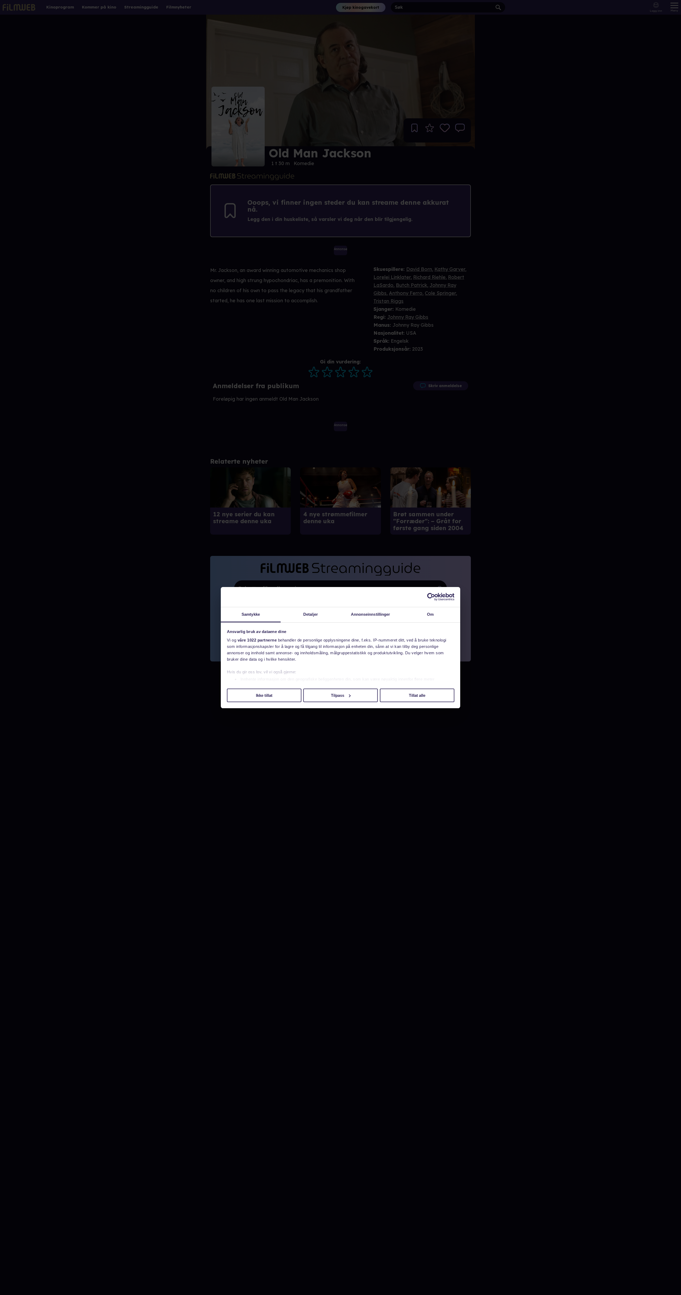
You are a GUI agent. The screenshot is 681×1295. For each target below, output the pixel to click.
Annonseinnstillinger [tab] (370, 614)
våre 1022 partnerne (257, 640)
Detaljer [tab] (310, 614)
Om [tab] (430, 614)
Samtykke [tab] (251, 614)
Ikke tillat (264, 695)
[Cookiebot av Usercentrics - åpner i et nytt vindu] (431, 597)
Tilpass (337, 695)
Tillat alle (417, 695)
